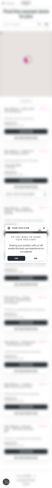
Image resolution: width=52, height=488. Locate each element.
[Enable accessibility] (6, 482)
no (35, 258)
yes (16, 258)
